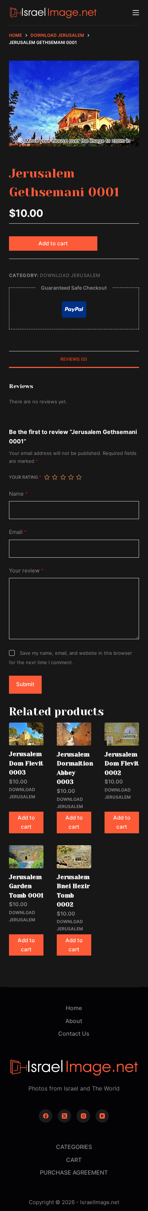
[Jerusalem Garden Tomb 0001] (26, 856)
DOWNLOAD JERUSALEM (70, 275)
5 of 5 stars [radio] (78, 477)
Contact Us (73, 1033)
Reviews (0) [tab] (73, 359)
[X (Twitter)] (64, 1116)
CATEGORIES (74, 1146)
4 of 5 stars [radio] (70, 477)
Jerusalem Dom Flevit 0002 (122, 763)
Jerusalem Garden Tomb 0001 (26, 886)
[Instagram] (83, 1116)
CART (74, 1159)
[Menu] (136, 12)
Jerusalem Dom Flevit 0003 (26, 763)
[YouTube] (102, 1116)
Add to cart (53, 243)
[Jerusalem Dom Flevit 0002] (122, 734)
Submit (25, 684)
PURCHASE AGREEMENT (74, 1172)
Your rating (25, 477)
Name (18, 493)
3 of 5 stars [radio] (62, 477)
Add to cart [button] (26, 822)
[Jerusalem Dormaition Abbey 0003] (74, 734)
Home (74, 1008)
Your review (26, 570)
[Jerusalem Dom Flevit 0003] (26, 734)
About (73, 1020)
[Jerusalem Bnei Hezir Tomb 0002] (74, 856)
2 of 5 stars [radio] (54, 477)
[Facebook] (45, 1116)
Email (18, 531)
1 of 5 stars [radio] (46, 477)
